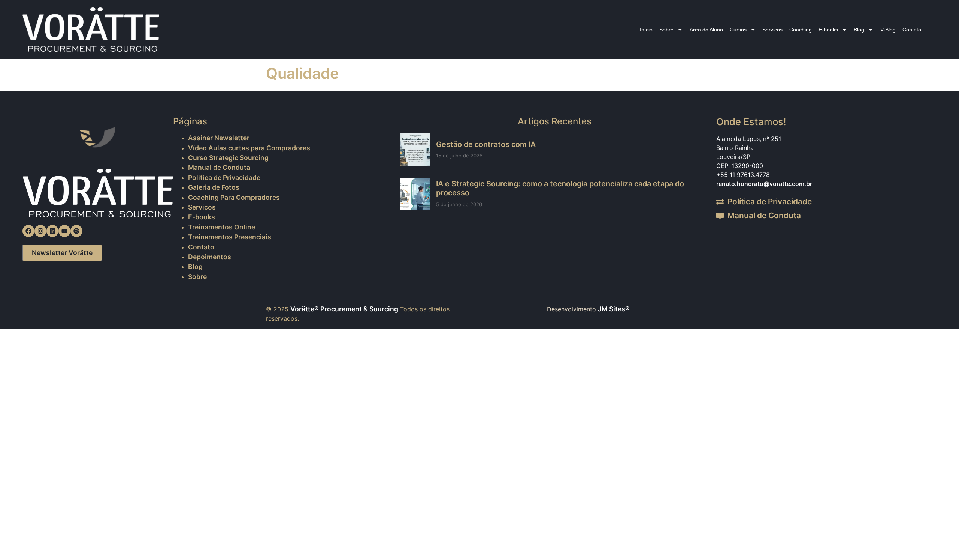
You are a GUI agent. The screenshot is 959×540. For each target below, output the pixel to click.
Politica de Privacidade (224, 178)
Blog (859, 30)
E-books (828, 30)
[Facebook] (28, 231)
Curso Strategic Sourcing (228, 158)
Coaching (800, 30)
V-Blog (888, 30)
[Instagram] (40, 231)
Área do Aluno (706, 30)
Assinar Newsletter (218, 138)
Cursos (738, 30)
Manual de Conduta (219, 167)
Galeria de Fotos (213, 187)
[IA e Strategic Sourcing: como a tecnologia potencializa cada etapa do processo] (415, 194)
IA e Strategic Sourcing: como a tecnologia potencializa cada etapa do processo (560, 188)
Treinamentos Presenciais (229, 237)
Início (646, 30)
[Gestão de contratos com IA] (415, 150)
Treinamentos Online (221, 227)
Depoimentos (209, 257)
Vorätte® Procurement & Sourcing (344, 309)
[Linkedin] (52, 231)
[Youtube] (64, 231)
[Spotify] (76, 231)
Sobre (666, 30)
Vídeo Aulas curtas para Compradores (249, 148)
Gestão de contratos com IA (486, 144)
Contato (911, 30)
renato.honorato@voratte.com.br (764, 184)
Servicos (772, 30)
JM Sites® (614, 309)
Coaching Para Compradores (234, 197)
